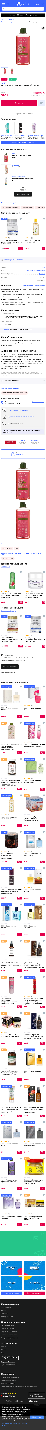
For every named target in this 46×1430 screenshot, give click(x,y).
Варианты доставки (9, 1332)
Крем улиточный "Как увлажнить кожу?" (31, 818)
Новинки (4, 1313)
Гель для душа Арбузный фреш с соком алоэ (11, 595)
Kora (43, 267)
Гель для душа (34, 22)
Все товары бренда (8, 611)
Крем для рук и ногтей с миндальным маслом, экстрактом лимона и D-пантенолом (11, 1111)
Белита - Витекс (8, 558)
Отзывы (4, 1347)
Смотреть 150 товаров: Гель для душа (23, 15)
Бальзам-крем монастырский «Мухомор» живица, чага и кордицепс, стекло (11, 783)
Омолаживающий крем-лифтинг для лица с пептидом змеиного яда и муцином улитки (34, 966)
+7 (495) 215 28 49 (10, 1358)
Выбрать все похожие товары (23, 142)
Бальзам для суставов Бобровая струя (33, 1218)
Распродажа (6, 1307)
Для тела (11, 19)
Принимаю (37, 1417)
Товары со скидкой (34, 1293)
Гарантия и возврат (11, 381)
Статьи (3, 1353)
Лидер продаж (7, 1317)
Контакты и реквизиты (10, 1377)
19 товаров (34, 440)
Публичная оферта (8, 1380)
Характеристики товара (13, 260)
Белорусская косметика (10, 207)
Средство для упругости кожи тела (13, 22)
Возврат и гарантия (9, 1335)
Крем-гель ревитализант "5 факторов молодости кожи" (11, 639)
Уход (2, 19)
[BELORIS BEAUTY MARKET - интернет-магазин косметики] (23, 3)
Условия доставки (12, 1293)
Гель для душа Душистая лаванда (9, 1181)
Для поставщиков (8, 1383)
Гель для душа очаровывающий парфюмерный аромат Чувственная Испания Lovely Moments (34, 1002)
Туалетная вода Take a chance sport (34, 1144)
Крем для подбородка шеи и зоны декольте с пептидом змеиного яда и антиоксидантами (33, 1038)
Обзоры (4, 1350)
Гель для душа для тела (36, 270)
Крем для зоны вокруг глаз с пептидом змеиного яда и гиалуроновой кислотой (34, 1111)
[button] (19, 103)
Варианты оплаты (8, 1328)
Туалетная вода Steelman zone (32, 854)
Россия (42, 274)
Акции (3, 1310)
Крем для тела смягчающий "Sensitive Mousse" (34, 595)
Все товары (5, 567)
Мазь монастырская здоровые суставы (9, 1072)
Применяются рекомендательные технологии (19, 1386)
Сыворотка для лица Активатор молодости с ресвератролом (11, 891)
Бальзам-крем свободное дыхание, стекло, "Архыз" (33, 1181)
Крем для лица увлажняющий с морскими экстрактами (11, 242)
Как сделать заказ (8, 1326)
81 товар (22, 440)
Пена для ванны (27, 207)
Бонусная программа (9, 1338)
